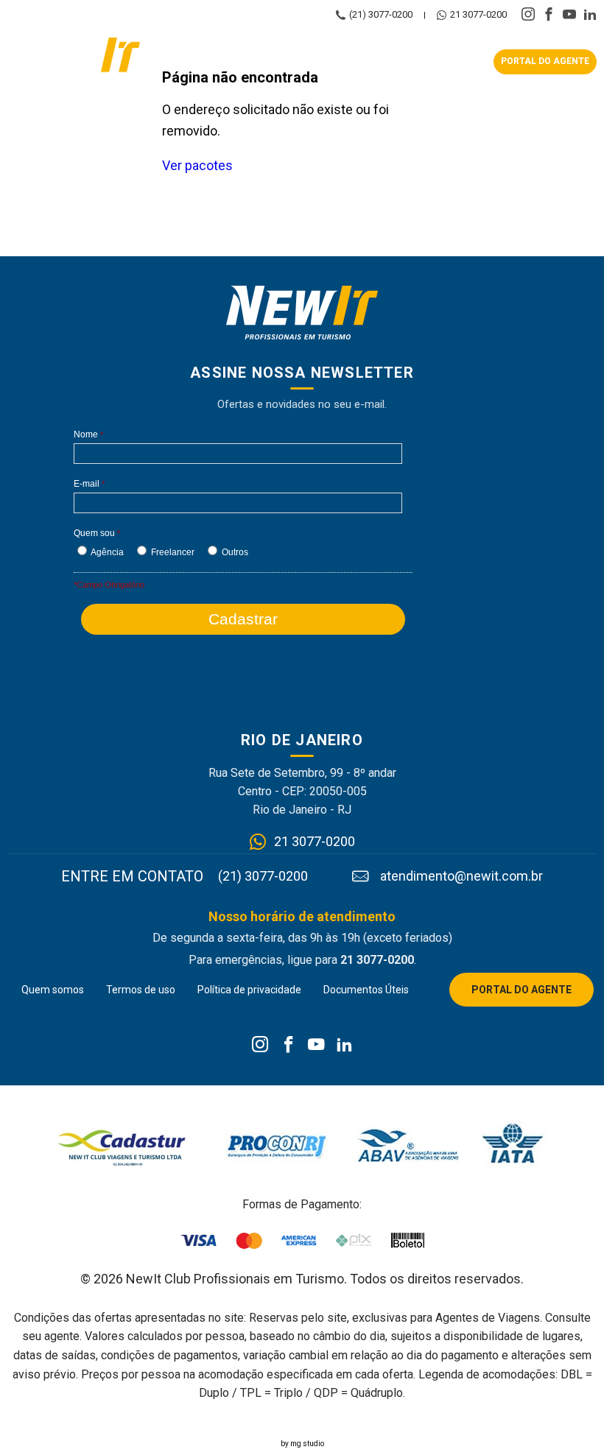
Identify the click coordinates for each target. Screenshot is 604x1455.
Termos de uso (140, 990)
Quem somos (52, 990)
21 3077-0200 (478, 15)
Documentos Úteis (366, 990)
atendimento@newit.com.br (461, 876)
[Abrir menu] (317, 62)
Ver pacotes (197, 165)
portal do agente (545, 61)
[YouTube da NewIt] (316, 1045)
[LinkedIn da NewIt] (344, 1045)
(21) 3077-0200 (380, 15)
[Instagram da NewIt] (260, 1045)
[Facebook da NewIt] (288, 1045)
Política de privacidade (249, 990)
